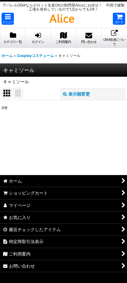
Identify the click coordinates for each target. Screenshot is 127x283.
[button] (8, 19)
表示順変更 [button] (79, 93)
